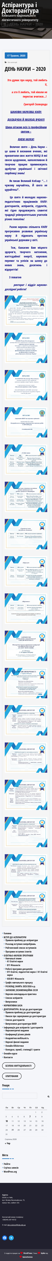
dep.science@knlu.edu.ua (16, 1225)
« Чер (7, 1143)
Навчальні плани (13, 958)
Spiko (43, 1253)
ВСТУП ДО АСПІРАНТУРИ (15, 937)
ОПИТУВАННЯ (11, 1076)
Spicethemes (27, 1257)
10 (7, 1121)
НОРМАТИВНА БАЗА (13, 1005)
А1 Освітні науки (15, 961)
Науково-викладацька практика (20, 994)
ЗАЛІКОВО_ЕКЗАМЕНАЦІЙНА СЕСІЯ (21, 990)
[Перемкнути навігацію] (5, 24)
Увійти (7, 1164)
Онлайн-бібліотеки (14, 1045)
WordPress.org (10, 1171)
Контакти (8, 1057)
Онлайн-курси (10, 1053)
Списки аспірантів (14, 997)
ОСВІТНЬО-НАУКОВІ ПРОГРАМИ (18, 955)
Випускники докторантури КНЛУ (21, 1023)
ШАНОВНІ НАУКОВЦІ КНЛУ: (26, 112)
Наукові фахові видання (17, 1042)
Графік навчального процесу (19, 982)
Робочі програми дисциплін (18, 969)
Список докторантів (15, 1020)
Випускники (11, 1001)
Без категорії (12, 62)
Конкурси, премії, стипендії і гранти (22, 1049)
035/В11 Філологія (15, 978)
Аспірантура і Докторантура (20, 7)
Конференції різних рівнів (17, 1034)
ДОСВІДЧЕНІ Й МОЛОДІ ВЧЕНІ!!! (26, 119)
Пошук (6, 1085)
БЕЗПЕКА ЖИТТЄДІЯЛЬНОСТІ (18, 1065)
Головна (7, 933)
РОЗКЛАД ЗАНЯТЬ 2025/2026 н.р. (20, 986)
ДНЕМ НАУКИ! (26, 139)
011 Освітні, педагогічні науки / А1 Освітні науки (27, 973)
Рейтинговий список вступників (20, 947)
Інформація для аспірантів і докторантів (23, 1027)
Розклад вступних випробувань (20, 944)
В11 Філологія (13, 965)
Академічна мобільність (17, 1038)
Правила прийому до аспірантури (21, 940)
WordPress (27, 1253)
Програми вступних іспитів (18, 951)
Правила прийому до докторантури (22, 1012)
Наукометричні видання (17, 1030)
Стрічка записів (11, 1167)
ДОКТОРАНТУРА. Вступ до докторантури (23, 1009)
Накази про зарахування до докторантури (25, 1016)
